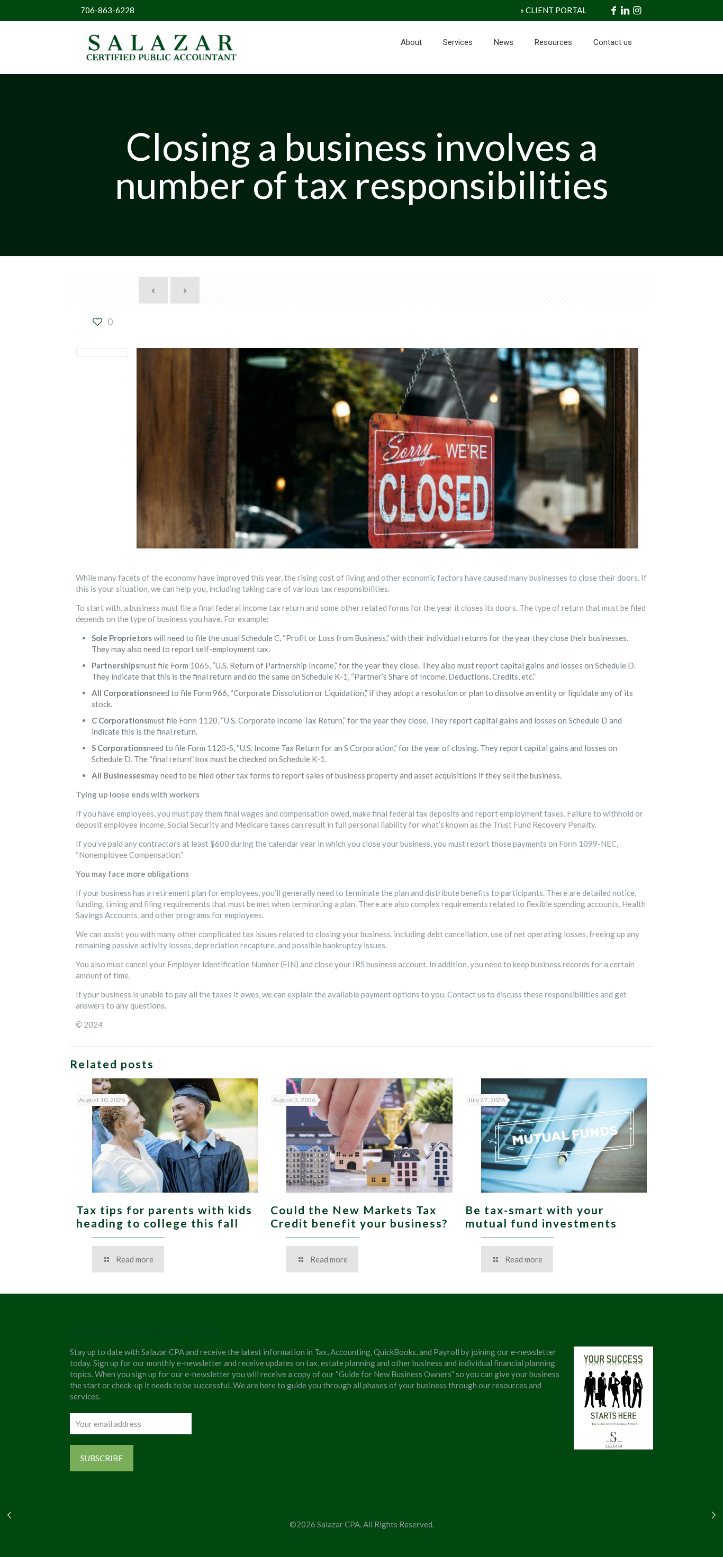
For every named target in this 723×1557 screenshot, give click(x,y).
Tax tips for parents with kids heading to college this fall (164, 1216)
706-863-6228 (107, 10)
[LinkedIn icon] (362, 1540)
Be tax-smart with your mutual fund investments (541, 1216)
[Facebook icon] (351, 1540)
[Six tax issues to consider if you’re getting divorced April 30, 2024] (9, 1515)
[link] (457, 68)
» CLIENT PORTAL (553, 10)
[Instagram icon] (373, 1540)
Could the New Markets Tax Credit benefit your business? (359, 1216)
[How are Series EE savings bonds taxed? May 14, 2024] (713, 1515)
